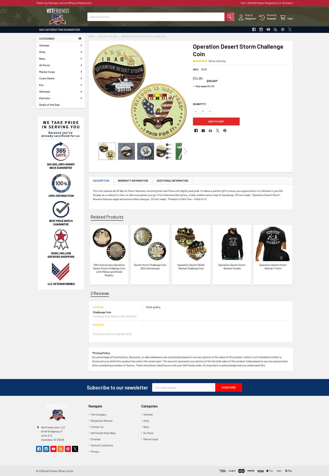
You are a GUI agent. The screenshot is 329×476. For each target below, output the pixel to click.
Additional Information (172, 180)
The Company (98, 414)
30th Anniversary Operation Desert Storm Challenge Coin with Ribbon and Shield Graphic (109, 270)
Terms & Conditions (102, 445)
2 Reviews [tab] (100, 293)
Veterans (44, 91)
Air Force (44, 65)
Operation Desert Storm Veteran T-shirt (273, 266)
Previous (94, 151)
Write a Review (217, 61)
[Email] (203, 130)
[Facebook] (254, 29)
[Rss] (275, 29)
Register (250, 18)
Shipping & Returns (102, 420)
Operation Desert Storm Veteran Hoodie (232, 266)
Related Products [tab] (107, 216)
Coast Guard (46, 78)
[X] (290, 29)
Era (41, 85)
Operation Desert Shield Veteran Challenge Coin (191, 266)
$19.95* (212, 81)
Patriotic (44, 98)
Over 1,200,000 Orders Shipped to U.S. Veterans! (267, 2)
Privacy (95, 451)
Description (101, 180)
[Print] (210, 130)
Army (42, 51)
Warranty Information (133, 180)
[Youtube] (268, 29)
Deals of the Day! (49, 104)
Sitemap (95, 439)
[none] (140, 92)
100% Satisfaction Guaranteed (59, 29)
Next (185, 151)
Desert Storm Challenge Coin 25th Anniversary (150, 266)
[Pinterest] (283, 29)
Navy (42, 58)
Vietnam (44, 45)
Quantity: (199, 104)
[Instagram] (261, 29)
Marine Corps (47, 71)
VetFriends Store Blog (103, 433)
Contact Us (97, 426)
